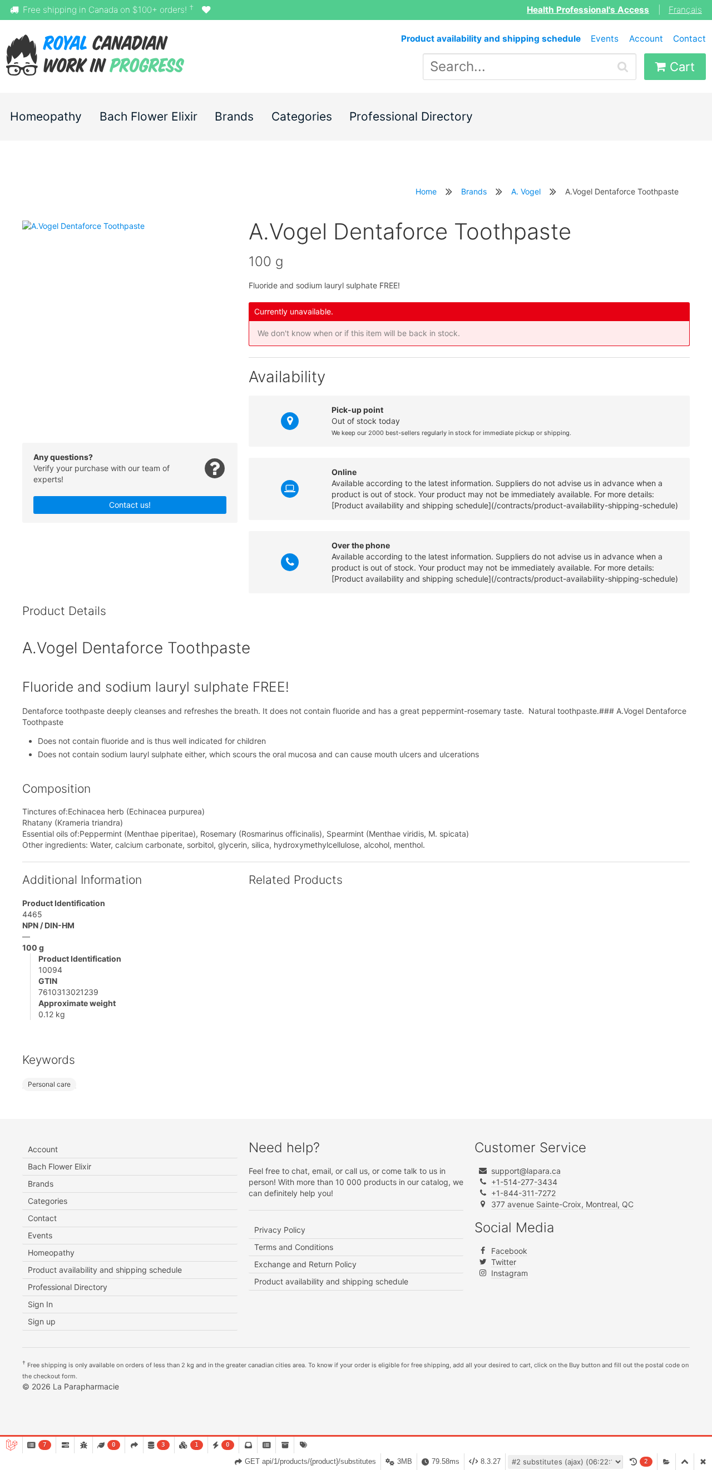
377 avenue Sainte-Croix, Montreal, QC (562, 1204)
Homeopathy (46, 116)
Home (426, 191)
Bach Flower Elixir (148, 116)
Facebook (509, 1251)
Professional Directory (411, 116)
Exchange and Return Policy (305, 1264)
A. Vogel (526, 191)
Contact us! (130, 504)
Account (646, 38)
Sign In (40, 1304)
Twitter (503, 1262)
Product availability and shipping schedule (105, 1269)
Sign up (42, 1321)
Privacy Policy (279, 1229)
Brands (234, 116)
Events (605, 38)
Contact (689, 38)
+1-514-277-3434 (524, 1182)
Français (685, 9)
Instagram (509, 1273)
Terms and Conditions (293, 1247)
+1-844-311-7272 (523, 1193)
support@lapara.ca (526, 1171)
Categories (301, 116)
